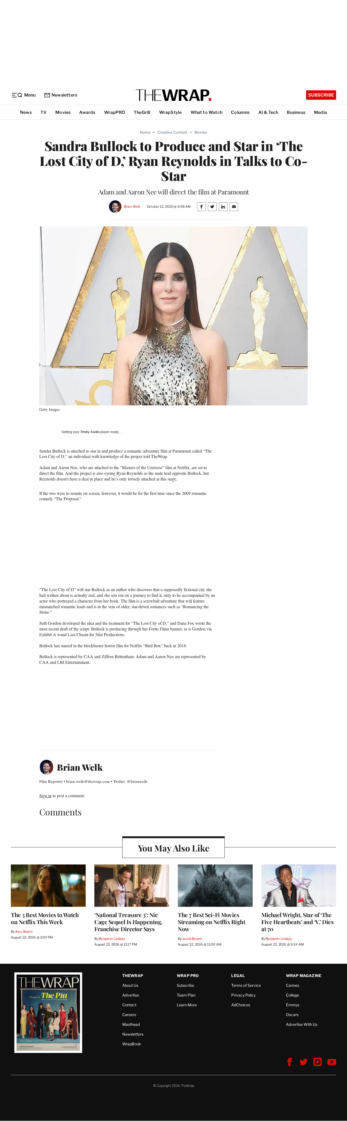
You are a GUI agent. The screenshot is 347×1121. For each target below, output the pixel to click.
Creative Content (172, 132)
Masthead (131, 1024)
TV (43, 112)
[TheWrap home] (173, 95)
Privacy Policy (243, 995)
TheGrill (142, 112)
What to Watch (207, 112)
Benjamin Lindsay (112, 939)
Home (145, 132)
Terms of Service (246, 985)
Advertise (130, 995)
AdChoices (240, 1005)
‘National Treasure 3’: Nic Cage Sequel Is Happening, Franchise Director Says (128, 921)
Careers (129, 1014)
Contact (129, 1005)
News (26, 112)
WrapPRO (114, 112)
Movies (62, 112)
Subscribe (321, 95)
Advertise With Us (301, 1024)
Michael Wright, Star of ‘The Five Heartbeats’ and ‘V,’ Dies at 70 (297, 921)
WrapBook (131, 1044)
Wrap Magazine (304, 975)
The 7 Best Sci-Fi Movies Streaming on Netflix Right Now (211, 921)
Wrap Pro (188, 975)
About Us (130, 985)
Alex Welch (24, 932)
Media (320, 112)
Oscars (292, 1014)
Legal (238, 975)
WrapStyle (170, 112)
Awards (87, 112)
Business (296, 112)
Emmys (292, 1005)
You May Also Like (173, 848)
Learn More (187, 1005)
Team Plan (186, 995)
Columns (240, 112)
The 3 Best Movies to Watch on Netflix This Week (45, 918)
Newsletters (64, 95)
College (292, 995)
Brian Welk (132, 206)
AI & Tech (268, 112)
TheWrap (132, 975)
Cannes (292, 985)
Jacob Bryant (192, 939)
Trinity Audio (89, 432)
